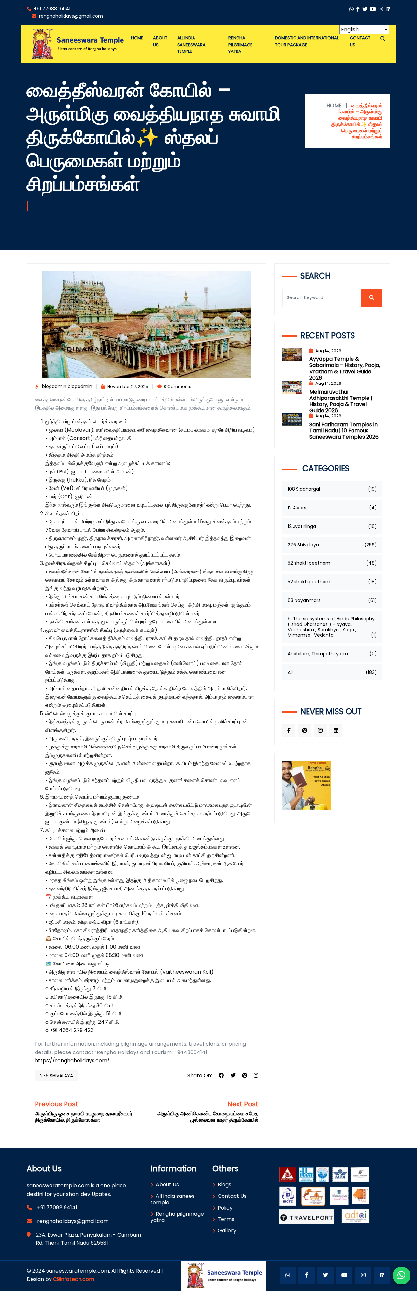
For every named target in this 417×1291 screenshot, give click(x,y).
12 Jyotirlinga (332, 526)
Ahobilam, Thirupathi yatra (332, 653)
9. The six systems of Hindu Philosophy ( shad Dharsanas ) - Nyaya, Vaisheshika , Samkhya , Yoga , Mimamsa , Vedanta (332, 627)
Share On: (199, 1075)
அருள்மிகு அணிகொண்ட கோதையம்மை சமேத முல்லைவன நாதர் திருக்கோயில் (207, 1117)
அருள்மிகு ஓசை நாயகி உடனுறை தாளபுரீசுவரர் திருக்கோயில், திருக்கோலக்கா (83, 1117)
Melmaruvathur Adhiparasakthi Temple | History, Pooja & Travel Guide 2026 (340, 401)
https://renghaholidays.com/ (72, 1060)
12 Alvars (332, 507)
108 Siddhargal (332, 489)
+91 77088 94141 (51, 9)
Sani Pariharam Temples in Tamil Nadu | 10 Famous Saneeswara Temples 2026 (344, 431)
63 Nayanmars (332, 600)
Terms (226, 1219)
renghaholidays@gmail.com (70, 16)
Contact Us (232, 1196)
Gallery (227, 1230)
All (332, 672)
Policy (225, 1207)
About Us (167, 1184)
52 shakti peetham (332, 563)
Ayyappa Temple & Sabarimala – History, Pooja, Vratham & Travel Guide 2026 (344, 368)
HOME (334, 105)
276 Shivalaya (56, 1075)
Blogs (224, 1184)
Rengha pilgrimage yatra (177, 1217)
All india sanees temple (172, 1199)
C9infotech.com (73, 1279)
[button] (382, 39)
